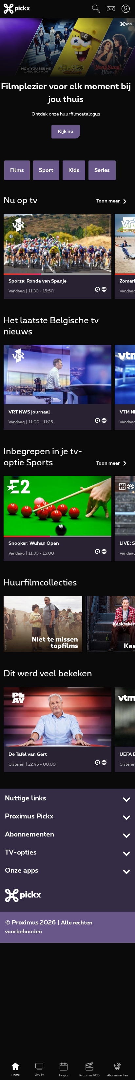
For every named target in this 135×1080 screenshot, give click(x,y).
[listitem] (43, 624)
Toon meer (108, 201)
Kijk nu (65, 131)
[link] (58, 256)
